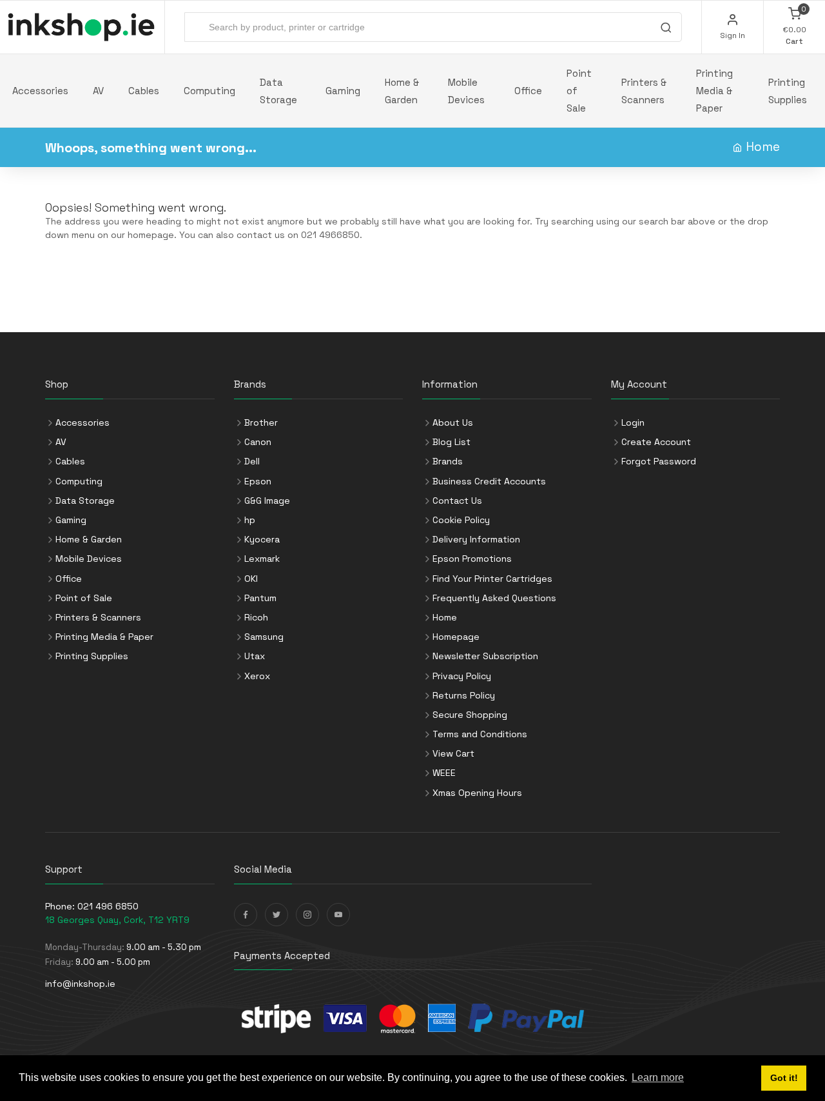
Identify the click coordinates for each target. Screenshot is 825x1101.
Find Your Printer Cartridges (492, 578)
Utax (254, 656)
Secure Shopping (469, 714)
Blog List (451, 442)
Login (633, 422)
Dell (252, 461)
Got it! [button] (784, 1078)
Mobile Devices (466, 91)
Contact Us (457, 500)
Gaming (342, 90)
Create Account (656, 442)
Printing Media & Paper (714, 90)
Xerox (257, 676)
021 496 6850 (108, 906)
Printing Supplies (787, 91)
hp (249, 520)
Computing (209, 90)
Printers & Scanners (643, 91)
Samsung (264, 636)
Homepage (456, 636)
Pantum (260, 598)
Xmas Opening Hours (477, 792)
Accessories (40, 90)
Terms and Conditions (479, 734)
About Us (452, 422)
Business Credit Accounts (489, 481)
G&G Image (267, 500)
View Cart (453, 753)
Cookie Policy (461, 520)
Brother (261, 422)
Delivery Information (476, 539)
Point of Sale (579, 90)
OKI (251, 578)
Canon (257, 442)
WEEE (444, 773)
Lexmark (262, 558)
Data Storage (278, 91)
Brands (447, 461)
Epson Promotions (472, 558)
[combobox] (433, 27)
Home (763, 147)
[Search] (665, 29)
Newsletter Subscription (485, 656)
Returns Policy (463, 695)
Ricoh (256, 617)
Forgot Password (658, 461)
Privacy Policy (461, 676)
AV (98, 90)
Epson (257, 481)
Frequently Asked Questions (494, 598)
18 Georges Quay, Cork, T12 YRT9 (117, 920)
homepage (151, 235)
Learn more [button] (658, 1077)
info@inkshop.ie (80, 983)
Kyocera (262, 539)
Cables (143, 90)
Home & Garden (402, 91)
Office (528, 90)
